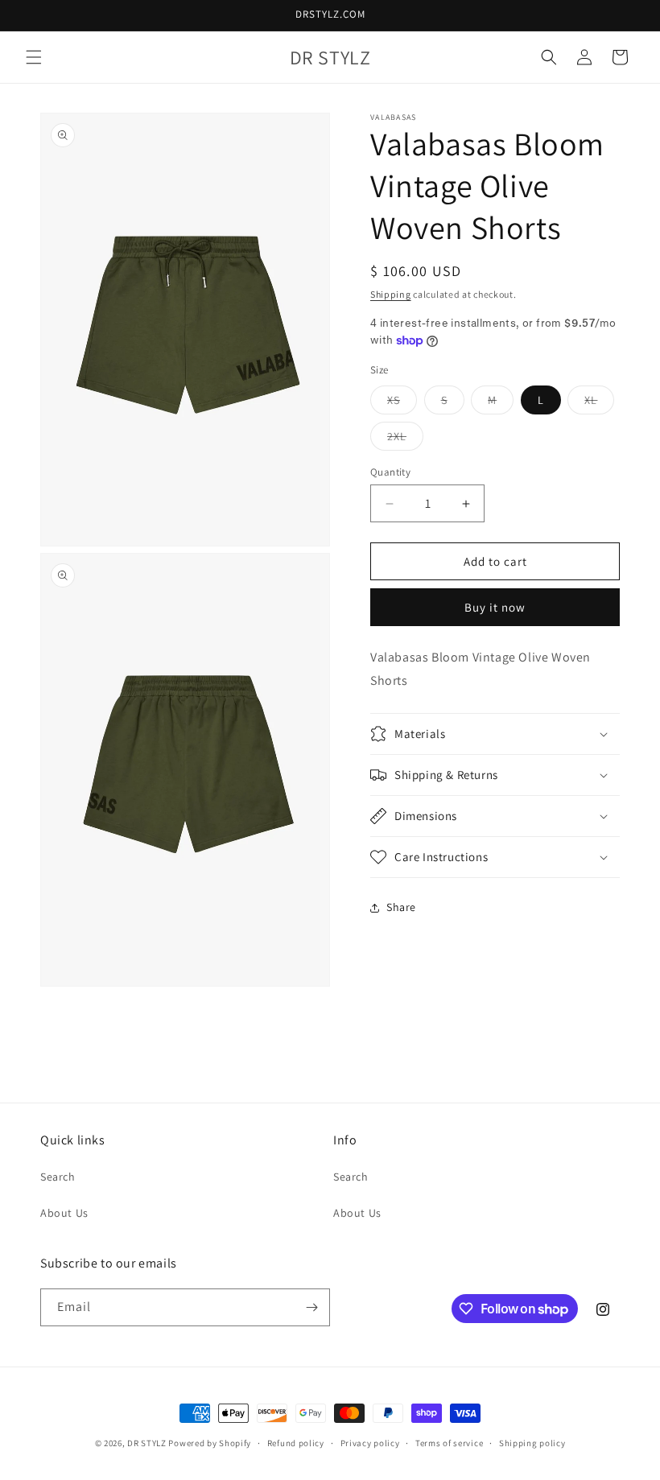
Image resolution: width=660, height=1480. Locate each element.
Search (58, 1176)
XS (402, 403)
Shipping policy (532, 1443)
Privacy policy (370, 1443)
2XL (405, 439)
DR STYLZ (147, 1443)
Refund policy (295, 1443)
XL (599, 403)
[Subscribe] (311, 1307)
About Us (64, 1213)
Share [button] (401, 907)
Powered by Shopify (209, 1443)
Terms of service (449, 1443)
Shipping (390, 294)
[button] (34, 57)
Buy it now (495, 607)
